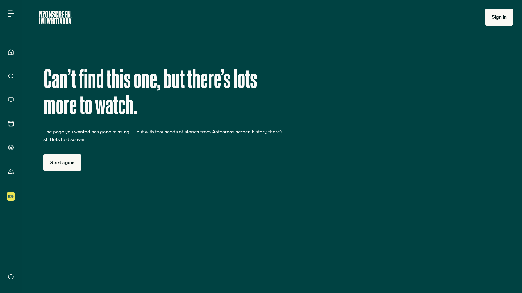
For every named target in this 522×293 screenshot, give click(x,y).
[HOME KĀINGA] (11, 52)
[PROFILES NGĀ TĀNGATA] (11, 171)
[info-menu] (11, 276)
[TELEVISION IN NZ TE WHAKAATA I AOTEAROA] (11, 100)
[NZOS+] (11, 196)
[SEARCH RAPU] (11, 76)
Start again (62, 162)
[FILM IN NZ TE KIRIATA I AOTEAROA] (11, 124)
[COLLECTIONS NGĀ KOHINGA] (11, 148)
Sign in (499, 17)
